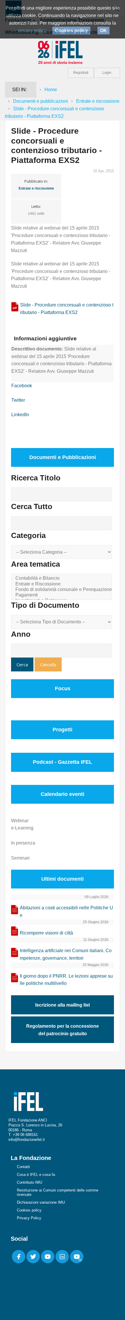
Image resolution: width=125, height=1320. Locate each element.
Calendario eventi (62, 794)
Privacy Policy (29, 1218)
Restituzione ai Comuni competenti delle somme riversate (57, 1192)
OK (103, 30)
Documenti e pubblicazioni (40, 101)
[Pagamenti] (62, 595)
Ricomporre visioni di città (46, 932)
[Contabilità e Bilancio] (62, 578)
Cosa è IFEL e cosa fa (36, 1174)
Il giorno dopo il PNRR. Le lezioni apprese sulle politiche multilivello (66, 980)
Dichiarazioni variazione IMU (41, 1202)
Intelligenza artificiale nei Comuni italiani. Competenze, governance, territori (66, 954)
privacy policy (32, 30)
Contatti (23, 1167)
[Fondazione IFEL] (62, 52)
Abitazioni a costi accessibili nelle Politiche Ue (66, 911)
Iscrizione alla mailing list (62, 1005)
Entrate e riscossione (97, 101)
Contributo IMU (29, 1182)
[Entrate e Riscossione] (62, 584)
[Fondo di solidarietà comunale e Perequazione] (62, 589)
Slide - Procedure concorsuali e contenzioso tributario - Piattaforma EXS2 (66, 308)
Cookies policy (29, 1210)
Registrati (80, 73)
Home (50, 89)
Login (106, 73)
